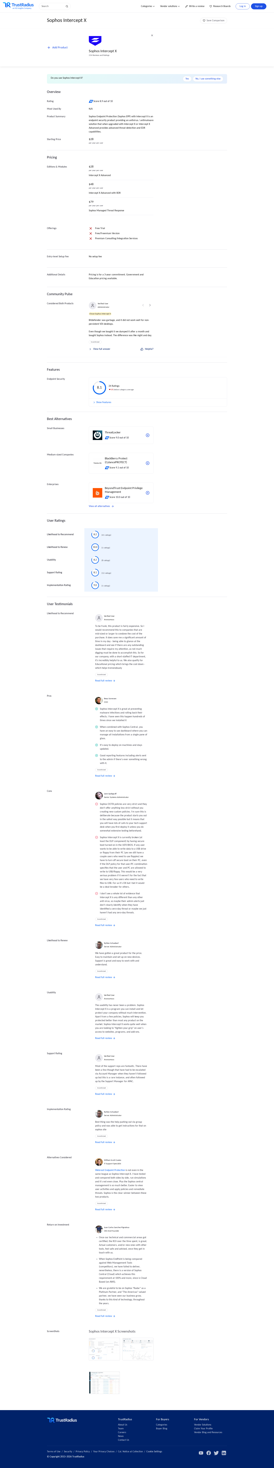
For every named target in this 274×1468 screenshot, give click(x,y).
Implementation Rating (59, 585)
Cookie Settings (154, 1451)
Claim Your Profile (203, 1428)
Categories (146, 6)
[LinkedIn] (223, 1452)
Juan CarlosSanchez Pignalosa (116, 1227)
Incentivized (95, 342)
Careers (122, 1432)
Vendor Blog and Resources (208, 1432)
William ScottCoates (112, 1160)
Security (68, 1451)
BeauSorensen (110, 699)
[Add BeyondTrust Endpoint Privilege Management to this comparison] (148, 493)
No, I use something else (208, 79)
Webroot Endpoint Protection (110, 1170)
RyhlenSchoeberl (111, 943)
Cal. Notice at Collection (130, 1451)
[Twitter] (216, 1452)
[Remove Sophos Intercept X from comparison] (152, 35)
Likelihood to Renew (57, 547)
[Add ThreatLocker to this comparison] (148, 435)
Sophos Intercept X (103, 51)
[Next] (150, 305)
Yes (187, 79)
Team (121, 1428)
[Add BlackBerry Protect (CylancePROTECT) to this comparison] (148, 463)
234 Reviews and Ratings (99, 55)
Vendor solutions (168, 6)
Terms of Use (53, 1451)
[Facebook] (208, 1452)
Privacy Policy (83, 1451)
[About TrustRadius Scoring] (91, 101)
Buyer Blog (161, 1428)
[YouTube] (201, 1452)
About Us (122, 1425)
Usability (51, 560)
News (121, 1436)
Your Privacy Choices (103, 1451)
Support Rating (54, 572)
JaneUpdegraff (110, 794)
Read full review (103, 681)
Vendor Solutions (202, 1425)
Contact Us (123, 1440)
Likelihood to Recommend (60, 534)
